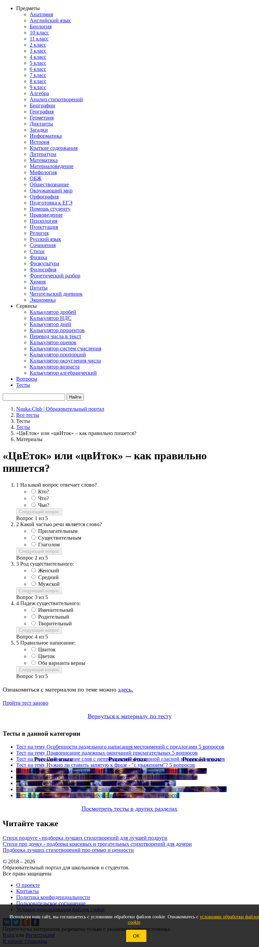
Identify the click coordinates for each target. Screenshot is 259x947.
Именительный (56, 610)
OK (136, 936)
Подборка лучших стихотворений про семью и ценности (68, 850)
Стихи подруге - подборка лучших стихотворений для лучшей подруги (85, 838)
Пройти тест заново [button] (25, 703)
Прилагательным (58, 531)
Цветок (46, 656)
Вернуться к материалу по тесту (130, 716)
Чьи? (43, 505)
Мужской (49, 584)
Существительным (59, 538)
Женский (48, 570)
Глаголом (49, 544)
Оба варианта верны (61, 663)
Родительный (53, 617)
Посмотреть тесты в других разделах (129, 808)
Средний (48, 577)
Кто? (43, 491)
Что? (43, 498)
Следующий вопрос (39, 511)
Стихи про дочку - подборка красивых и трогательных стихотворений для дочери (97, 844)
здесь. (125, 689)
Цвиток (47, 649)
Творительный (55, 623)
